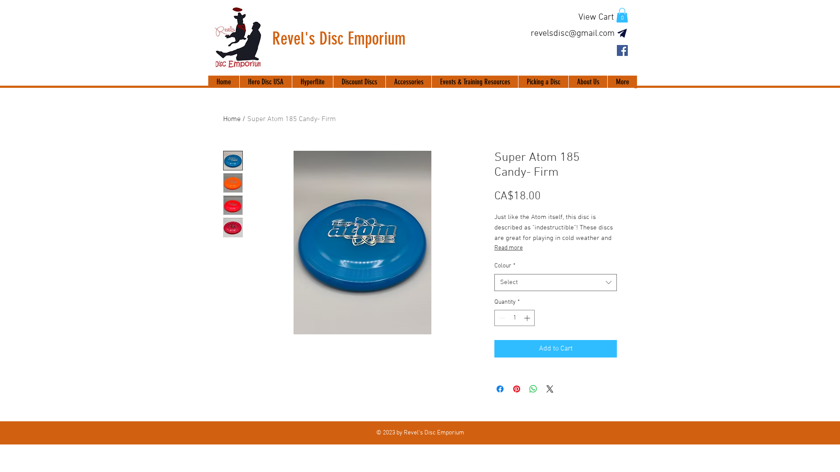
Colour (504, 266)
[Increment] (527, 318)
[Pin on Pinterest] (516, 389)
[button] (622, 15)
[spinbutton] (514, 318)
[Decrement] (501, 318)
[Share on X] (550, 389)
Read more (508, 248)
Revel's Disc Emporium (339, 38)
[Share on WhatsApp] (533, 389)
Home (232, 119)
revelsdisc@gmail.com (573, 33)
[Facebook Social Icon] (622, 50)
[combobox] (555, 282)
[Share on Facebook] (500, 389)
